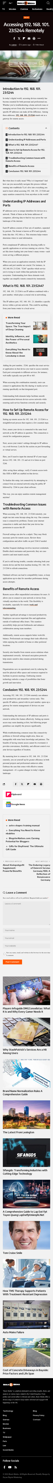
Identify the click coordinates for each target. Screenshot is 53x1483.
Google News (18, 804)
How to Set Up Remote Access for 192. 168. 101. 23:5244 (25, 151)
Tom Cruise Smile (12, 1252)
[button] (5, 3)
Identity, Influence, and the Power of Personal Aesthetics (17, 339)
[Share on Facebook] (14, 38)
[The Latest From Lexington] (26, 1114)
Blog (26, 17)
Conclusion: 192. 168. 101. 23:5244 (24, 171)
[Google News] (8, 804)
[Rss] (16, 1467)
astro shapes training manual (24, 825)
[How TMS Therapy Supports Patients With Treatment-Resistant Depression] (26, 1273)
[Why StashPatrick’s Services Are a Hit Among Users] (26, 1032)
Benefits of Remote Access (21, 166)
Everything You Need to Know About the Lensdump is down (18, 352)
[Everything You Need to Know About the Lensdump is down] (40, 352)
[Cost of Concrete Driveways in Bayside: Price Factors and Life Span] (26, 1352)
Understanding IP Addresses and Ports (27, 139)
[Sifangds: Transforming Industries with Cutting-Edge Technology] (26, 1152)
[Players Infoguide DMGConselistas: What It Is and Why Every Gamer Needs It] (26, 990)
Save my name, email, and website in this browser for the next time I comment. (28, 953)
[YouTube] (9, 1467)
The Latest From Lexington (18, 1132)
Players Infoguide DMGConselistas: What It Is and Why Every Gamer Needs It (26, 1010)
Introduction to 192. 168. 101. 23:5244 (26, 134)
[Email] (29, 38)
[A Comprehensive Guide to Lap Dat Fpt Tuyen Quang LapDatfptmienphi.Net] (26, 1194)
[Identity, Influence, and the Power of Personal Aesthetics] (40, 339)
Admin (14, 45)
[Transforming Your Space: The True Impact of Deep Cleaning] (40, 325)
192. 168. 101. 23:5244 (25, 115)
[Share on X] (19, 38)
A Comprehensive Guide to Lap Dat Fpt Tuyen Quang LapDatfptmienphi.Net (25, 1213)
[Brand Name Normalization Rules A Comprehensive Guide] (26, 1073)
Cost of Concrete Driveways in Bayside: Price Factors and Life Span (25, 1371)
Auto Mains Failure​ (13, 1332)
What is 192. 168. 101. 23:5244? (23, 145)
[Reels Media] (26, 3)
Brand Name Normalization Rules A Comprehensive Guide (22, 1092)
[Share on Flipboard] (24, 38)
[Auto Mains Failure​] (26, 1314)
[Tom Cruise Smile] (26, 1235)
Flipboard (16, 794)
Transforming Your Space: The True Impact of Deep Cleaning (18, 326)
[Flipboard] (8, 794)
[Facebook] (4, 1467)
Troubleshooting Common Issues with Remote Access (25, 159)
